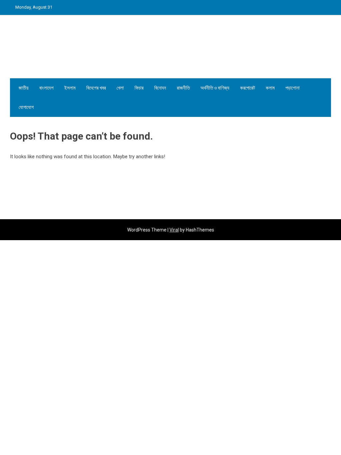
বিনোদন (160, 88)
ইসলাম (70, 88)
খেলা (120, 88)
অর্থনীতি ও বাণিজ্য (214, 88)
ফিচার (139, 88)
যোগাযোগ (26, 107)
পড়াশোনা (292, 88)
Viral (174, 229)
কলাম (270, 88)
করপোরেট (247, 88)
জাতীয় (24, 88)
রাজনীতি (183, 88)
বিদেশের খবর (96, 88)
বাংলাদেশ (46, 88)
